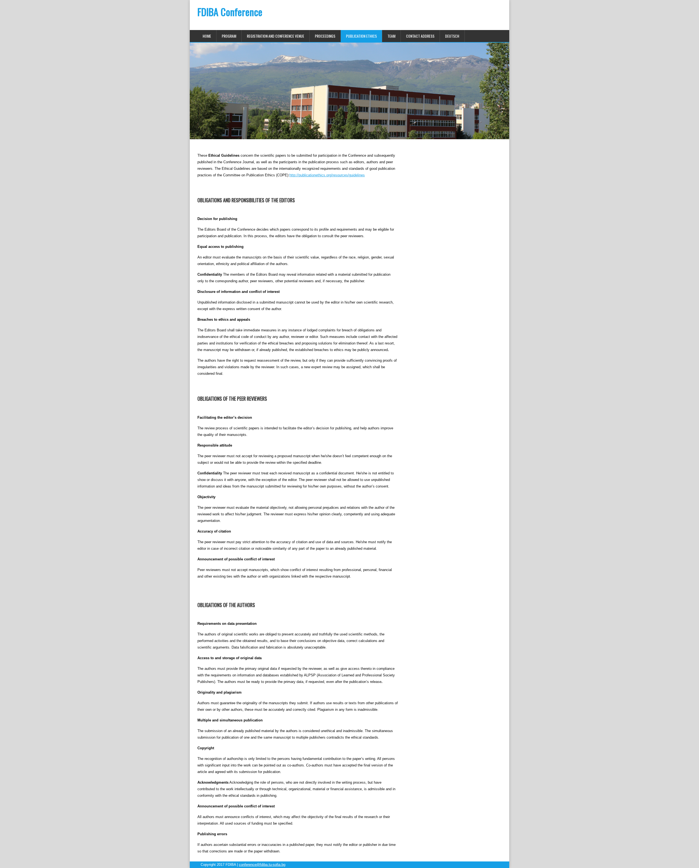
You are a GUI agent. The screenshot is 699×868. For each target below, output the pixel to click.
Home (207, 36)
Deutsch (452, 36)
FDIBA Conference (229, 11)
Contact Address (420, 36)
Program (229, 36)
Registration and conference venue (275, 36)
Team (391, 36)
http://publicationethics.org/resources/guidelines (327, 175)
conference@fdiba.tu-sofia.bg (262, 865)
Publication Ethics (361, 36)
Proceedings (325, 36)
